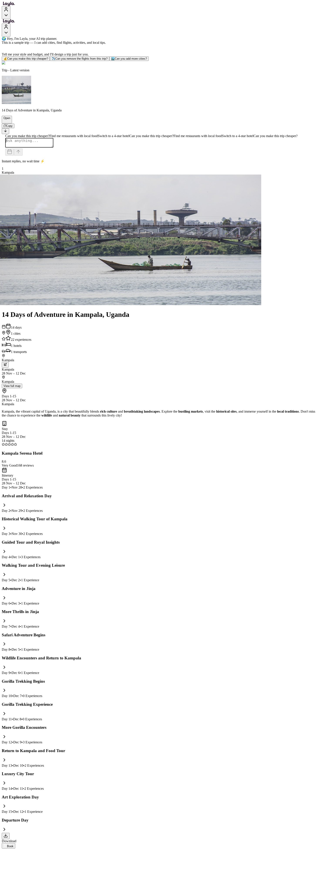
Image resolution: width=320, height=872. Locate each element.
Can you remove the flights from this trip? (80, 58)
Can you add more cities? (129, 58)
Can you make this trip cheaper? (25, 58)
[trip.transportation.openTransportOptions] (5, 365)
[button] (5, 121)
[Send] (18, 152)
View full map (11, 386)
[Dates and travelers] (9, 152)
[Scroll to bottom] (5, 131)
